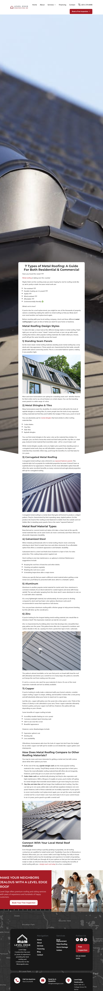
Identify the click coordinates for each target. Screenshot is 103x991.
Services (51, 5)
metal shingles (46, 417)
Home (34, 5)
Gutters (59, 950)
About (42, 5)
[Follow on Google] (85, 939)
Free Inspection (82, 948)
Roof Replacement (61, 940)
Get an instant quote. (81, 956)
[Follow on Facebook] (77, 939)
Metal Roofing (61, 944)
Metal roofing (27, 277)
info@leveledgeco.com (55, 983)
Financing (62, 5)
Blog (39, 952)
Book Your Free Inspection (23, 902)
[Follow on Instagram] (81, 939)
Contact (72, 5)
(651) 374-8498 (86, 5)
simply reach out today (47, 864)
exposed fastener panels (63, 460)
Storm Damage (62, 947)
